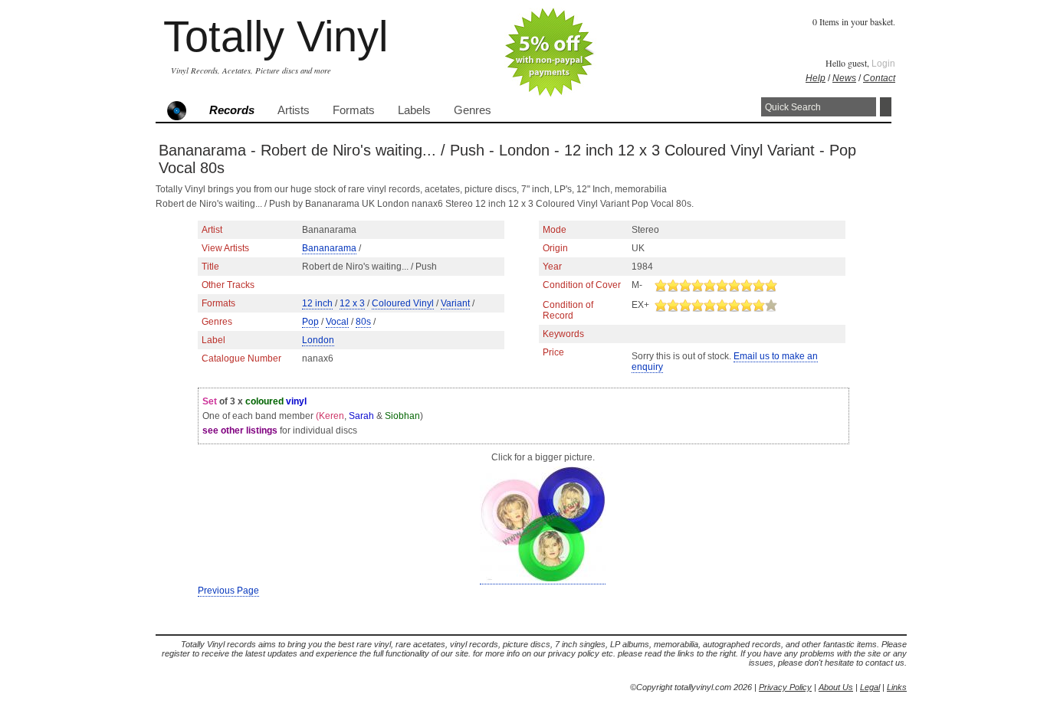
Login (883, 63)
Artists (293, 110)
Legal (870, 687)
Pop (310, 321)
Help (815, 78)
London (318, 340)
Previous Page (228, 590)
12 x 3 (352, 303)
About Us (836, 687)
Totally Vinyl (275, 36)
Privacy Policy (785, 687)
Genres (472, 110)
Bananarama (329, 248)
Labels (414, 110)
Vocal (337, 321)
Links (897, 687)
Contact (879, 78)
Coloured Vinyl (403, 303)
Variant (455, 303)
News (844, 78)
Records (231, 110)
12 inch (317, 303)
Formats (354, 110)
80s (363, 321)
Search (885, 106)
